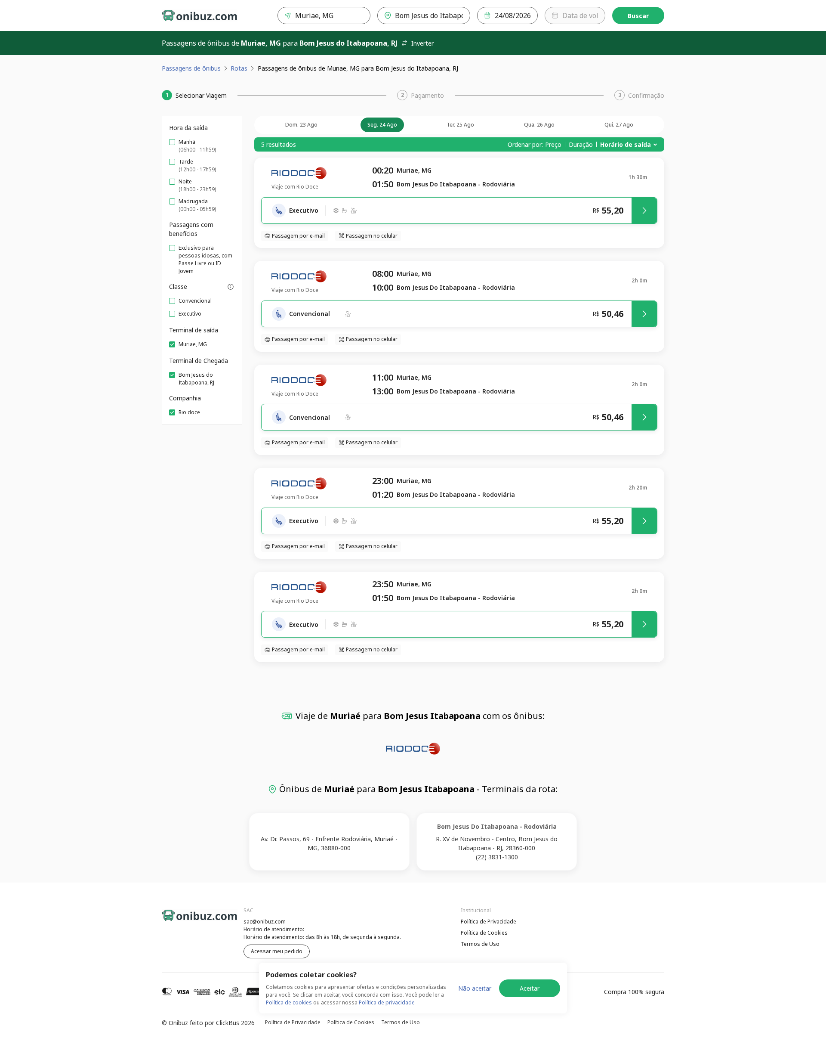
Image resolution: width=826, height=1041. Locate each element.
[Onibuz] (199, 15)
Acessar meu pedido (276, 951)
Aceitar (529, 988)
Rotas (239, 68)
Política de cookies (289, 1002)
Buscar (638, 16)
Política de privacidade (387, 1002)
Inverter (422, 43)
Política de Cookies (484, 932)
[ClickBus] (185, 920)
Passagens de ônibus (191, 68)
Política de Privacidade (488, 921)
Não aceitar (474, 988)
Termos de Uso (480, 944)
